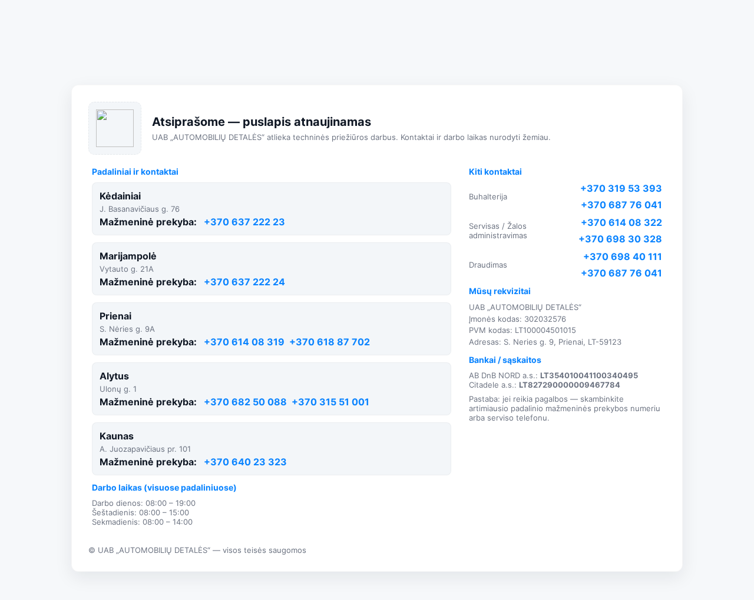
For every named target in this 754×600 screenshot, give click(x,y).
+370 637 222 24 (244, 282)
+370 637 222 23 (244, 222)
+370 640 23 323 (245, 462)
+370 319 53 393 (621, 188)
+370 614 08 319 (244, 342)
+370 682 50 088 (245, 402)
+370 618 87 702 (329, 342)
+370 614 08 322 (621, 222)
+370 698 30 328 (620, 239)
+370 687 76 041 (621, 205)
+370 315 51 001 (330, 402)
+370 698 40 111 (622, 256)
